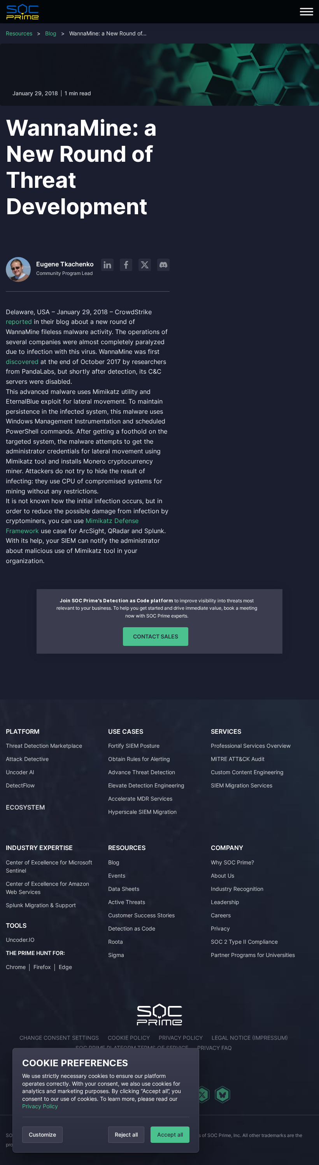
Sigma (116, 955)
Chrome (16, 967)
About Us (222, 875)
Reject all (126, 1134)
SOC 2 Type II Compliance (244, 941)
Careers (221, 915)
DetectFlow (20, 785)
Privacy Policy (40, 1106)
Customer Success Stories (141, 915)
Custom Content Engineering (247, 772)
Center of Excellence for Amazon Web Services (47, 887)
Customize (42, 1134)
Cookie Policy (129, 1037)
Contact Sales (155, 636)
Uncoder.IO (20, 939)
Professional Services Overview (251, 745)
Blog (50, 33)
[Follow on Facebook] (126, 265)
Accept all (170, 1134)
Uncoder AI (20, 772)
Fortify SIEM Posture (134, 745)
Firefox (42, 967)
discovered (23, 362)
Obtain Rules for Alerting (139, 759)
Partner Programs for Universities (253, 955)
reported (20, 321)
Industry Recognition (237, 888)
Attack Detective (27, 759)
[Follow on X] (144, 265)
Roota (115, 941)
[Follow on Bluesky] (222, 1095)
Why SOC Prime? (232, 862)
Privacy (220, 928)
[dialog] (105, 1100)
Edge (65, 967)
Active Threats (126, 902)
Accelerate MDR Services (140, 798)
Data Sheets (123, 888)
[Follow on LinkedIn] (107, 265)
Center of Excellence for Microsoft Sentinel (49, 866)
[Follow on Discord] (163, 265)
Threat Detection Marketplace (44, 745)
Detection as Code (131, 928)
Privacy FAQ (214, 1047)
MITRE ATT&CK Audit (238, 759)
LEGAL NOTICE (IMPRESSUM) (250, 1037)
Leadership (225, 902)
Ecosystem (25, 807)
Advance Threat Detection (141, 772)
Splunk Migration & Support (41, 905)
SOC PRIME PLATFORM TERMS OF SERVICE (131, 1047)
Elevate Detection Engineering (146, 785)
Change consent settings (59, 1037)
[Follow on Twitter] (201, 1095)
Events (116, 875)
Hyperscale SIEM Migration (142, 811)
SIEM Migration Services (241, 785)
